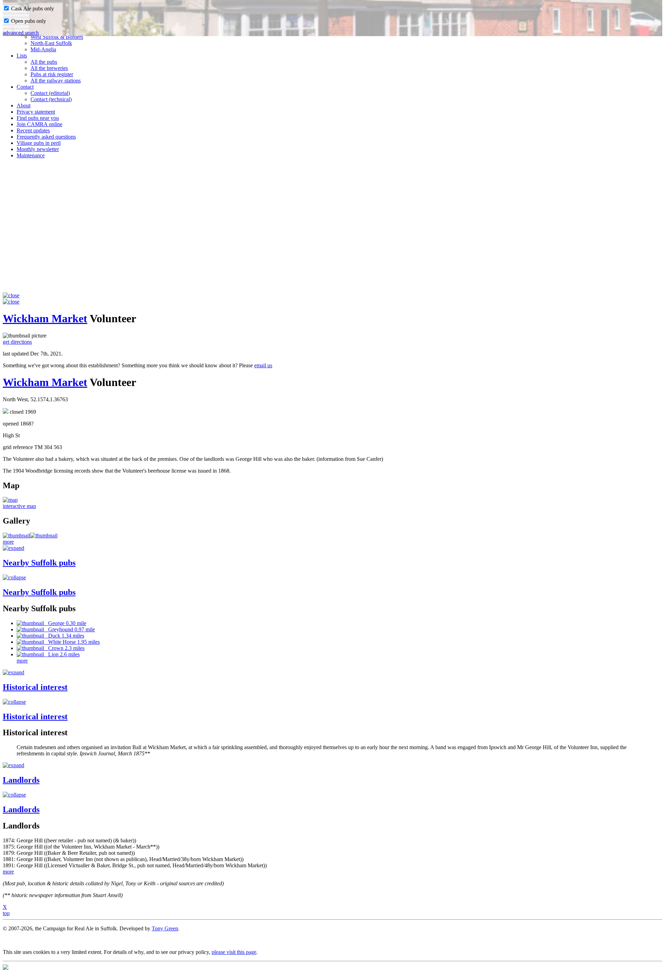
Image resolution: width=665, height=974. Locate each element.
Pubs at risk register (51, 74)
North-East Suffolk (51, 43)
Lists (22, 56)
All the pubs (43, 62)
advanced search (21, 33)
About (23, 105)
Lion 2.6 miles (62, 654)
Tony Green (165, 928)
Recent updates (33, 130)
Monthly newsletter (38, 149)
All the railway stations (55, 81)
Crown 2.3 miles (64, 648)
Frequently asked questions (46, 137)
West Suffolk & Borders (56, 37)
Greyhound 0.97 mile (69, 629)
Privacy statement (36, 112)
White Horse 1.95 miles (72, 642)
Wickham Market (45, 318)
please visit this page (234, 952)
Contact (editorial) (50, 93)
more (8, 542)
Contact (25, 87)
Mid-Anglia (43, 49)
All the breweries (49, 68)
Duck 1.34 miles (64, 636)
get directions (17, 342)
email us (263, 365)
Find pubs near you (38, 118)
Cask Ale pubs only (32, 8)
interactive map (19, 506)
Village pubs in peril (39, 143)
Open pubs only (28, 21)
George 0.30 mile (65, 623)
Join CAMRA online (39, 124)
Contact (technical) (51, 99)
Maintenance (31, 155)
